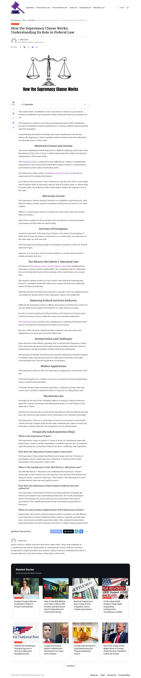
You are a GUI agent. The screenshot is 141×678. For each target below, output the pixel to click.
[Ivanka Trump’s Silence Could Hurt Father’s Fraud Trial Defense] (26, 588)
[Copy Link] (28, 47)
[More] (37, 47)
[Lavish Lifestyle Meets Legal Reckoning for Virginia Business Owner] (85, 632)
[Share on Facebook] (20, 47)
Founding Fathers (30, 162)
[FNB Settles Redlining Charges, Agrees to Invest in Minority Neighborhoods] (26, 632)
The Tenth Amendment (28, 322)
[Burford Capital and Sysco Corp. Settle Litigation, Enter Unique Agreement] (85, 588)
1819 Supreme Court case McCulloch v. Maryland (50, 266)
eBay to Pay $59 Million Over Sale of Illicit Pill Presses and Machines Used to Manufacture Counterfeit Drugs (55, 606)
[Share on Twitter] (24, 47)
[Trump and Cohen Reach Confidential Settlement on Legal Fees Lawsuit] (56, 632)
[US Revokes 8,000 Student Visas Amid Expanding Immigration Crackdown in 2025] (115, 588)
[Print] (33, 47)
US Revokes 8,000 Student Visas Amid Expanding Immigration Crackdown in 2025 (112, 606)
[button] (70, 666)
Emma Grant (24, 39)
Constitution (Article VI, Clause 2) (58, 173)
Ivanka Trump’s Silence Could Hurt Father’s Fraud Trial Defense (25, 604)
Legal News (15, 24)
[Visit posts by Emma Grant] (13, 540)
